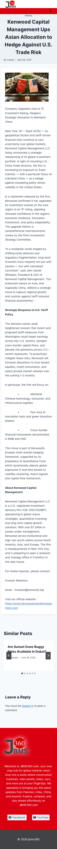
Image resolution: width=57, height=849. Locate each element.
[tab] (22, 673)
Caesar (10, 59)
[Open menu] (50, 11)
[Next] (48, 655)
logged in (28, 705)
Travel (29, 15)
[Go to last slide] (8, 655)
